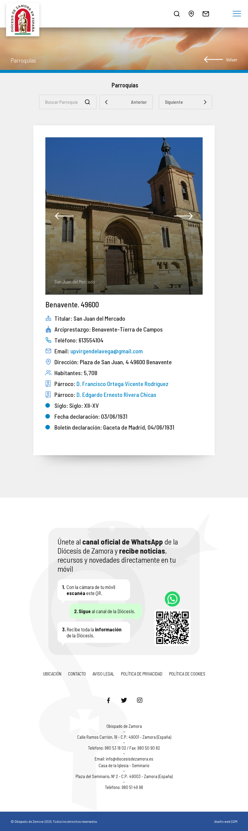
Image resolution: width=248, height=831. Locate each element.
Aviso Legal (103, 673)
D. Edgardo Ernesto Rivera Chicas (116, 394)
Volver (231, 59)
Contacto (77, 673)
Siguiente (174, 102)
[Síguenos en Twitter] (124, 700)
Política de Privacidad (141, 673)
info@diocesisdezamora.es (129, 758)
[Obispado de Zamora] (24, 13)
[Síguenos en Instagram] (139, 700)
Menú (237, 14)
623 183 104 (172, 599)
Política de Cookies (187, 673)
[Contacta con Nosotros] (206, 14)
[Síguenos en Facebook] (108, 700)
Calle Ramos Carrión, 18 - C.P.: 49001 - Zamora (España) (124, 737)
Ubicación (52, 673)
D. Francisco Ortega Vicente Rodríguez (122, 383)
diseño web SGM (225, 821)
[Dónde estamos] (191, 14)
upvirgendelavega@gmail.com (106, 351)
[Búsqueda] (177, 14)
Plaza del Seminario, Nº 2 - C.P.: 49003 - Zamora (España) (124, 776)
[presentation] (64, 216)
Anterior (139, 102)
